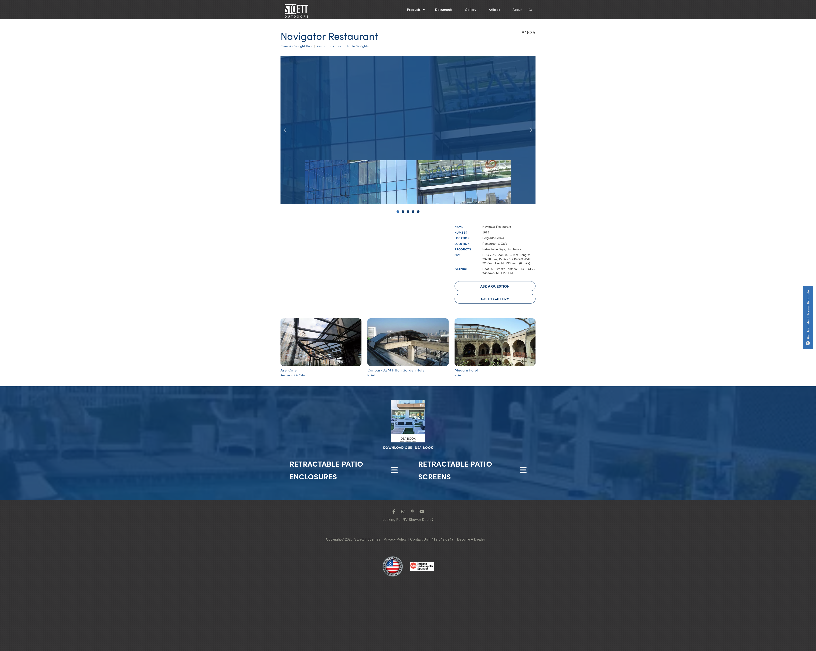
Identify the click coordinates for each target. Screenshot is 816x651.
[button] (416, 9)
